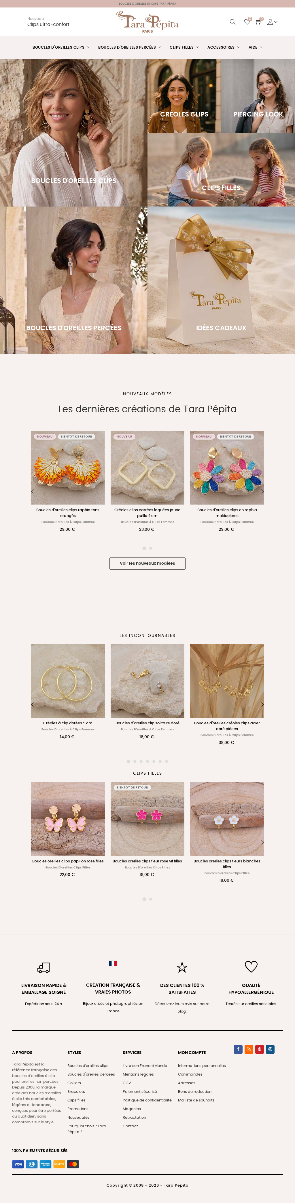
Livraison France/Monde (145, 1066)
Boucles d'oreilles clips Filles (68, 867)
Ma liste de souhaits (196, 1100)
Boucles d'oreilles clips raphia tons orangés (67, 513)
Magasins (132, 1109)
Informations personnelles (202, 1066)
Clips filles (76, 1100)
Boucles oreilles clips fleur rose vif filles (68, 861)
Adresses (186, 1083)
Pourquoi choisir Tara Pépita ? (86, 1129)
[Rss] (249, 1049)
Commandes (190, 1074)
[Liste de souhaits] (94, 441)
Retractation (134, 1118)
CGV (127, 1083)
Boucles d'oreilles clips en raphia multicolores (227, 513)
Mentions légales (138, 1074)
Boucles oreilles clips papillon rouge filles (227, 864)
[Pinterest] (259, 1049)
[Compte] (272, 21)
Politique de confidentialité (147, 1100)
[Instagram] (270, 1049)
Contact (130, 1126)
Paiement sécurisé (140, 1092)
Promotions (77, 1109)
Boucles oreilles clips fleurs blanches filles (147, 864)
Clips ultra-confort (48, 24)
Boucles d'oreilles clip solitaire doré (68, 723)
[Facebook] (238, 1049)
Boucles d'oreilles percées (91, 1074)
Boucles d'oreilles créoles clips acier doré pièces (147, 726)
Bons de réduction (194, 1092)
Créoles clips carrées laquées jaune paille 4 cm (147, 513)
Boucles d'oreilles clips (87, 1066)
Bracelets (76, 1092)
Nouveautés (78, 1118)
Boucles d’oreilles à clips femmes (68, 522)
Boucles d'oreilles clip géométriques (227, 723)
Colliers (74, 1083)
